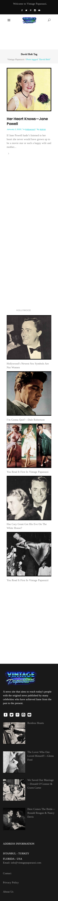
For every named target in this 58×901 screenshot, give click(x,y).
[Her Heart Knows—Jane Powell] (29, 89)
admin (43, 129)
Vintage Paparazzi (15, 59)
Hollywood (30, 129)
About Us (8, 891)
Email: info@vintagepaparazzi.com (22, 862)
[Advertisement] (29, 37)
